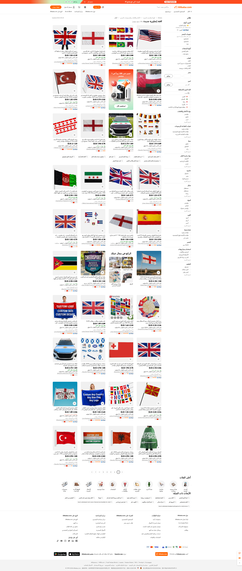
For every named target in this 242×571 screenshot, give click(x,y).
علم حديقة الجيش (117, 161)
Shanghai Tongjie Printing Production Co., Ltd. (93, 285)
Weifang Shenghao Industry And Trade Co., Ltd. (149, 63)
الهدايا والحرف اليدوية (149, 18)
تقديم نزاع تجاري (100, 526)
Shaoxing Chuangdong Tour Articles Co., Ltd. (93, 243)
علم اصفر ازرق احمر (121, 502)
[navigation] (177, 245)
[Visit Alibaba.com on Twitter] (69, 541)
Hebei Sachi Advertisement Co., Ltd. (150, 285)
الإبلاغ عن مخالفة (100, 537)
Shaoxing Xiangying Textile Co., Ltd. (123, 149)
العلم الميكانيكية (159, 498)
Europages (148, 562)
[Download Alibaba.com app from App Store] (74, 554)
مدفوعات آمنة (157, 519)
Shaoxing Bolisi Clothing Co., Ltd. (95, 149)
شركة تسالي (160, 502)
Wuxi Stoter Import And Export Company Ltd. (65, 147)
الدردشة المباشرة (100, 523)
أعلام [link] (116, 18)
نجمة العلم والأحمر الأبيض (132, 161)
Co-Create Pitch (183, 523)
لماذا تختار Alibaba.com (181, 519)
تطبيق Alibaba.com (87, 554)
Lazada (121, 562)
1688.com (101, 562)
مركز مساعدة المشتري (99, 519)
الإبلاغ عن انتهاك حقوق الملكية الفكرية (95, 534)
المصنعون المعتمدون (127, 519)
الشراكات (75, 534)
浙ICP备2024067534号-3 (169, 568)
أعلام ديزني (171, 498)
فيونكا (99, 498)
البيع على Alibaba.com (71, 519)
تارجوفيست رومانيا (145, 498)
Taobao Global (129, 562)
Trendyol (141, 562)
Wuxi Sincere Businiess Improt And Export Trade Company (65, 107)
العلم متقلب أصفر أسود (153, 156)
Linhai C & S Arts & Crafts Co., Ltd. (95, 106)
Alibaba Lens (181, 554)
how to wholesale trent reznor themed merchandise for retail (94, 502)
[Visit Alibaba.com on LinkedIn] (73, 541)
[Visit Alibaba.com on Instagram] (65, 541)
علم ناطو (111, 156)
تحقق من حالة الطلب (72, 526)
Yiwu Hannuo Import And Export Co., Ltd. (149, 243)
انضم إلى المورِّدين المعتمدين (70, 530)
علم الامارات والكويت (147, 502)
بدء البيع (76, 523)
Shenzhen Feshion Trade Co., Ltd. (151, 103)
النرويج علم (171, 502)
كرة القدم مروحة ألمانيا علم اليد (114, 498)
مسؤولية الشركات (183, 526)
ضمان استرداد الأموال (155, 523)
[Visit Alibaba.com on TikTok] (58, 541)
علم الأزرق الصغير (183, 498)
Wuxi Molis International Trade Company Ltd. (93, 203)
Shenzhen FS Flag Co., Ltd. (69, 245)
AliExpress (94, 562)
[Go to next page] (92, 472)
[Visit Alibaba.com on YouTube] (61, 541)
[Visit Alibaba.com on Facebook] (76, 541)
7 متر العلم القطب (138, 156)
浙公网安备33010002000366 (152, 568)
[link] (239, 553)
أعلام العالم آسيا (82, 156)
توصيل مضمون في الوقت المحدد (152, 526)
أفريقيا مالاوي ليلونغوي (67, 156)
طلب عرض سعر (128, 523)
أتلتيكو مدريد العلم (69, 498)
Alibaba (160, 18)
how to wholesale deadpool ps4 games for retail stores (173, 506)
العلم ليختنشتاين (184, 502)
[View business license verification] (138, 568)
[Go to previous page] (122, 472)
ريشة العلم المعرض (123, 156)
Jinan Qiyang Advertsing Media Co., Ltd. (121, 331)
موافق (168, 76)
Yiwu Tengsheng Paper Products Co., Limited (149, 329)
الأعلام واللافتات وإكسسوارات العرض (130, 18)
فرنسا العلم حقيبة (131, 498)
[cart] (79, 7)
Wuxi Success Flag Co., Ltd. (69, 289)
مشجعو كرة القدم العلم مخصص (151, 161)
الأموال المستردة (100, 530)
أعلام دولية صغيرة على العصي (86, 498)
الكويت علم (133, 502)
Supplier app (119, 554)
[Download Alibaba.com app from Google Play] (60, 554)
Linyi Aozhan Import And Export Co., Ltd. (65, 62)
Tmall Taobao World (111, 562)
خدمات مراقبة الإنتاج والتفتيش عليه (151, 534)
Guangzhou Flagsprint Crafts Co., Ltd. (66, 201)
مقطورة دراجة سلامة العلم (97, 156)
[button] (103, 7)
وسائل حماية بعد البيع (155, 530)
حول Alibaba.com (183, 515)
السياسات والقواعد (155, 537)
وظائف (186, 530)
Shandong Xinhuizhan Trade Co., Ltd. (122, 63)
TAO (136, 562)
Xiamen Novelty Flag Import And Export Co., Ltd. (149, 150)
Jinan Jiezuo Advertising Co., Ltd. (151, 203)
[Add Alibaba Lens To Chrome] (161, 554)
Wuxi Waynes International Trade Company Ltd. (121, 245)
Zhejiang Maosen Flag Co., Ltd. (124, 199)
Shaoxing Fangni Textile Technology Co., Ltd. (93, 63)
